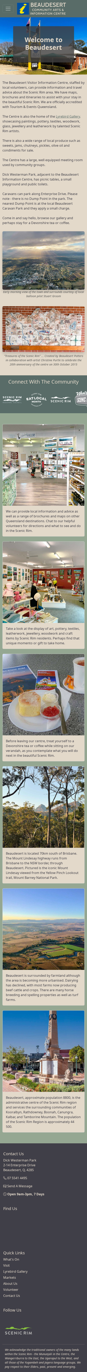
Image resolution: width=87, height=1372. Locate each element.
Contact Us (11, 1295)
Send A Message (19, 1186)
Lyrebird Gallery (15, 1271)
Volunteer (10, 1289)
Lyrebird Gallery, (68, 116)
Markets (9, 1277)
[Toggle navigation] (8, 9)
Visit (6, 1265)
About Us (10, 1283)
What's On (11, 1259)
